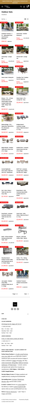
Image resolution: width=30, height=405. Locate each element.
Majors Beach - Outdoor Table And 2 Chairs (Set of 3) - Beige (7, 149)
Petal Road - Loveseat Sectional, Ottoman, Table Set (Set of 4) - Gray (7, 216)
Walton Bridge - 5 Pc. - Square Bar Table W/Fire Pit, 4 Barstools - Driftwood (7, 127)
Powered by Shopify (23, 399)
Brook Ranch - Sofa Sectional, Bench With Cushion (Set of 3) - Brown (22, 193)
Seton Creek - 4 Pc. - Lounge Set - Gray (21, 99)
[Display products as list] (27, 19)
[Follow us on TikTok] (18, 309)
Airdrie (20, 360)
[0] (27, 7)
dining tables (15, 362)
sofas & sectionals (6, 362)
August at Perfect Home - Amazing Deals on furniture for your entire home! (15, 2)
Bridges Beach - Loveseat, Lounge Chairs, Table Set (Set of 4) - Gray (22, 127)
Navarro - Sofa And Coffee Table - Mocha (22, 237)
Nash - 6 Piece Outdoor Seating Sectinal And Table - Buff (7, 238)
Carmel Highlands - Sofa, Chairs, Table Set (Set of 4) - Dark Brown (7, 170)
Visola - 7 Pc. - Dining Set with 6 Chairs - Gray (22, 258)
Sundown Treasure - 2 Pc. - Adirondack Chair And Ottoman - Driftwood (7, 36)
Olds (7, 381)
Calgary (14, 360)
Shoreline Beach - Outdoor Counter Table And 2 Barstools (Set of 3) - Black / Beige (7, 260)
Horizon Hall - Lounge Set (22, 57)
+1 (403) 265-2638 (6, 326)
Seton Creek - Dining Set (7, 77)
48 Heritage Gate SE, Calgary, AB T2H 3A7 (11, 324)
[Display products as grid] (25, 19)
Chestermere (20, 379)
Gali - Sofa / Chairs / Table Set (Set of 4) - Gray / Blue (7, 192)
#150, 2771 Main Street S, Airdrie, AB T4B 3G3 (12, 338)
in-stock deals (21, 384)
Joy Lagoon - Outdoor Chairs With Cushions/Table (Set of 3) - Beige (7, 283)
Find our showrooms (11, 391)
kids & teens (13, 365)
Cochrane (14, 379)
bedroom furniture (23, 362)
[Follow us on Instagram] (15, 309)
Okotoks (4, 381)
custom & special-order (20, 386)
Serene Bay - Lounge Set (7, 57)
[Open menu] (2, 6)
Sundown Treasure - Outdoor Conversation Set (22, 282)
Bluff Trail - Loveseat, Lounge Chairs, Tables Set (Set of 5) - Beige (22, 170)
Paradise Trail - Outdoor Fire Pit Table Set (22, 78)
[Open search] (21, 6)
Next (25, 294)
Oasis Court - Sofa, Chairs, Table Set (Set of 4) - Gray (22, 215)
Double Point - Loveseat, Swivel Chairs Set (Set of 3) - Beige (22, 149)
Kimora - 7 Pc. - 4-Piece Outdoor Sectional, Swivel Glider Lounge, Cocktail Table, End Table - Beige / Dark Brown (7, 102)
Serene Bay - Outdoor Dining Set (22, 34)
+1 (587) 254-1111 (6, 341)
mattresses (4, 365)
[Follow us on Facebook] (12, 309)
